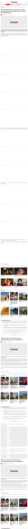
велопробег (8, 265)
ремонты (22, 372)
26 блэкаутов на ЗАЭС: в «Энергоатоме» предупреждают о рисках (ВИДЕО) (14, 401)
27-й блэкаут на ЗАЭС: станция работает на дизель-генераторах (22, 386)
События (4, 6)
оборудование (9, 372)
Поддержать (8, 4)
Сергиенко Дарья (4, 14)
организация (13, 372)
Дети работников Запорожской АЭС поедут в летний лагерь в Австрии (23, 401)
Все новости (14, 334)
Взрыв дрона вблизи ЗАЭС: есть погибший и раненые (4, 401)
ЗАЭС (1, 372)
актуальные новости (3, 265)
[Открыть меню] (1, 2)
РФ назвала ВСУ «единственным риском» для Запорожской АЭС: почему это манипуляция (14, 387)
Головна (2, 6)
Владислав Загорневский (5, 514)
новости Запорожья (17, 265)
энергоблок (25, 372)
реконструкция (18, 372)
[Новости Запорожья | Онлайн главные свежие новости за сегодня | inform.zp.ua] (14, 2)
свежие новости (22, 265)
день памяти (12, 265)
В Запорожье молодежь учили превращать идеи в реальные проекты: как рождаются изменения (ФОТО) (14, 303)
